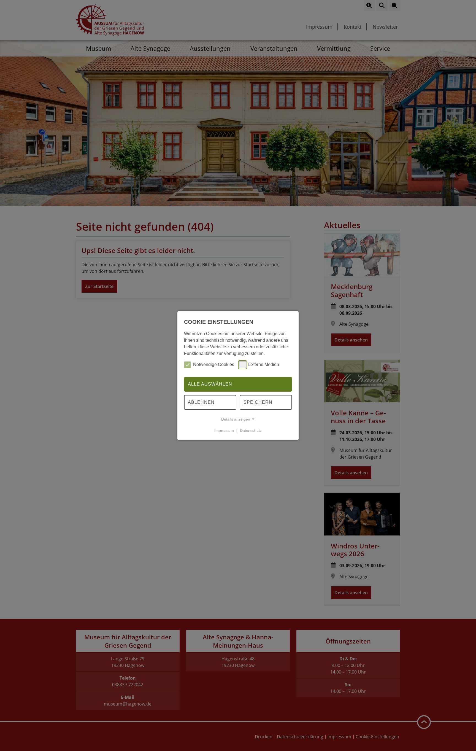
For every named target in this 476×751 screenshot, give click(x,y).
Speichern (258, 402)
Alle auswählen (210, 384)
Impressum (224, 430)
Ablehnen (201, 402)
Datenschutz (251, 430)
